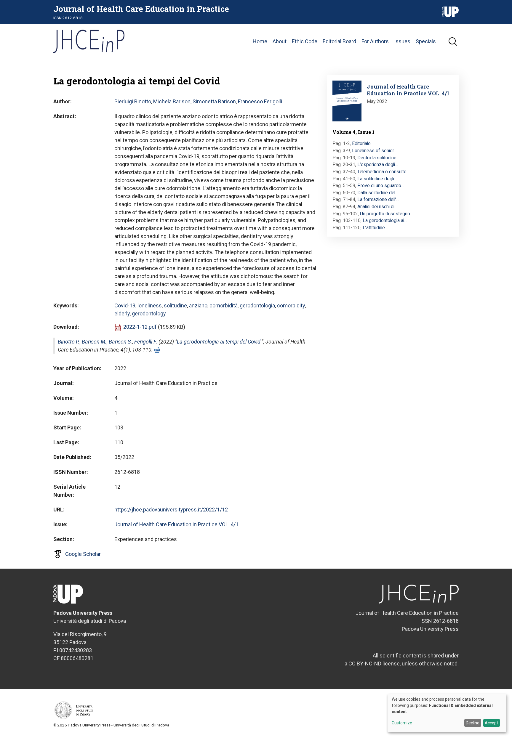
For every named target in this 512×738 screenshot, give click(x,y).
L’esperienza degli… (377, 164)
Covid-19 (124, 305)
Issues (402, 41)
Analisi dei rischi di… (377, 206)
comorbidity (291, 305)
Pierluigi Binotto (132, 101)
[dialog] (447, 713)
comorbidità (223, 305)
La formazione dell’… (378, 199)
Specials (426, 41)
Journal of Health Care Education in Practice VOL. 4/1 (176, 524)
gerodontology (149, 313)
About (280, 41)
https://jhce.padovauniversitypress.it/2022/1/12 (171, 509)
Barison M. (94, 341)
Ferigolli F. (145, 341)
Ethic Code (304, 41)
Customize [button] (402, 723)
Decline (472, 723)
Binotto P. (69, 341)
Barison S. (120, 341)
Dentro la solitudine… (378, 158)
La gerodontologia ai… (385, 220)
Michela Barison (172, 101)
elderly (122, 313)
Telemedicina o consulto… (383, 171)
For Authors (375, 41)
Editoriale (361, 143)
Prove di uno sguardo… (380, 185)
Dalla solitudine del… (377, 192)
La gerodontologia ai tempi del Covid (218, 341)
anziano (198, 305)
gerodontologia (257, 305)
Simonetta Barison (214, 101)
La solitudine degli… (377, 179)
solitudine (175, 305)
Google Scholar (83, 554)
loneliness (149, 305)
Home (260, 41)
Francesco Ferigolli (260, 101)
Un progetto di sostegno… (386, 213)
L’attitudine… (375, 227)
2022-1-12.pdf (140, 327)
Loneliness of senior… (374, 150)
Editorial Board (339, 41)
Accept (491, 723)
